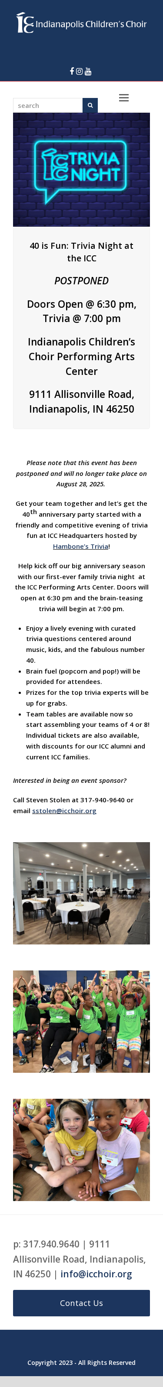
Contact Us (81, 1302)
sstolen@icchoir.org (64, 810)
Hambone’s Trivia (80, 546)
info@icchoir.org (96, 1274)
